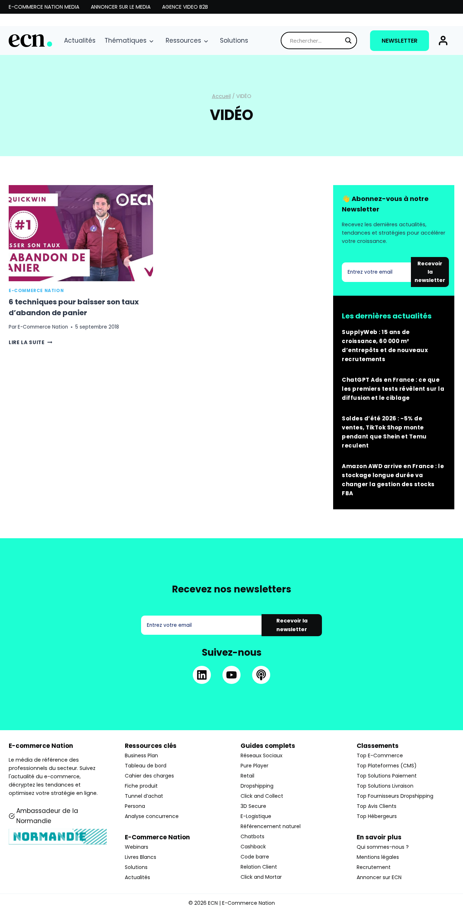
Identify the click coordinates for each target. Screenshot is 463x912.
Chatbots (252, 836)
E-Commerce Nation (36, 291)
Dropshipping (257, 785)
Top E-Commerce (380, 755)
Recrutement (374, 867)
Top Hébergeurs (377, 816)
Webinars (136, 847)
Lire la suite (30, 342)
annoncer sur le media (120, 6)
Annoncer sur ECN (379, 877)
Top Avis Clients (376, 806)
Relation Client (259, 866)
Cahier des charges (149, 775)
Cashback (253, 846)
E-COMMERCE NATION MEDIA (44, 6)
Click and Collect (262, 796)
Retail (247, 775)
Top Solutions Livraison (385, 785)
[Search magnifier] (348, 40)
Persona (135, 806)
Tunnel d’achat (144, 796)
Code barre (255, 856)
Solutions (234, 40)
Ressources (183, 40)
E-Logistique (256, 816)
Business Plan (141, 755)
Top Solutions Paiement (387, 775)
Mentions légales (378, 857)
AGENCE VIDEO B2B (185, 6)
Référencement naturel (271, 826)
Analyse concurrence (152, 816)
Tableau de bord (145, 765)
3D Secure (253, 806)
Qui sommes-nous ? (383, 847)
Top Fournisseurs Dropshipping (395, 796)
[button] (443, 40)
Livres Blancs (140, 857)
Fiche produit (141, 785)
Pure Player (254, 765)
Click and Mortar (261, 877)
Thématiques (125, 40)
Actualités (79, 40)
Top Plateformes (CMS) (387, 765)
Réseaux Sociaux (262, 755)
